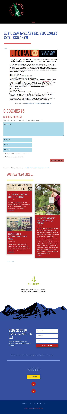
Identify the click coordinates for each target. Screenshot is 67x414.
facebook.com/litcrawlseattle (44, 103)
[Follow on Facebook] (33, 391)
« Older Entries (11, 261)
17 (57, 211)
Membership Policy (38, 408)
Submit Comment (57, 160)
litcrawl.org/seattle (30, 103)
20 (43, 213)
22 (46, 213)
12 (50, 211)
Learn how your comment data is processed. (37, 168)
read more (11, 210)
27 (53, 213)
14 (53, 211)
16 (56, 211)
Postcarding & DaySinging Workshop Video (17, 236)
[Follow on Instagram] (33, 384)
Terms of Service (47, 355)
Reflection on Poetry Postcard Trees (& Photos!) (46, 220)
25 (50, 213)
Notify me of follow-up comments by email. (17, 154)
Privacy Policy (37, 355)
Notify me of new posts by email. (14, 157)
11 (49, 211)
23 (47, 213)
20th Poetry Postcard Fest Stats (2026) (18, 195)
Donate (33, 377)
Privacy (26, 408)
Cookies (31, 408)
